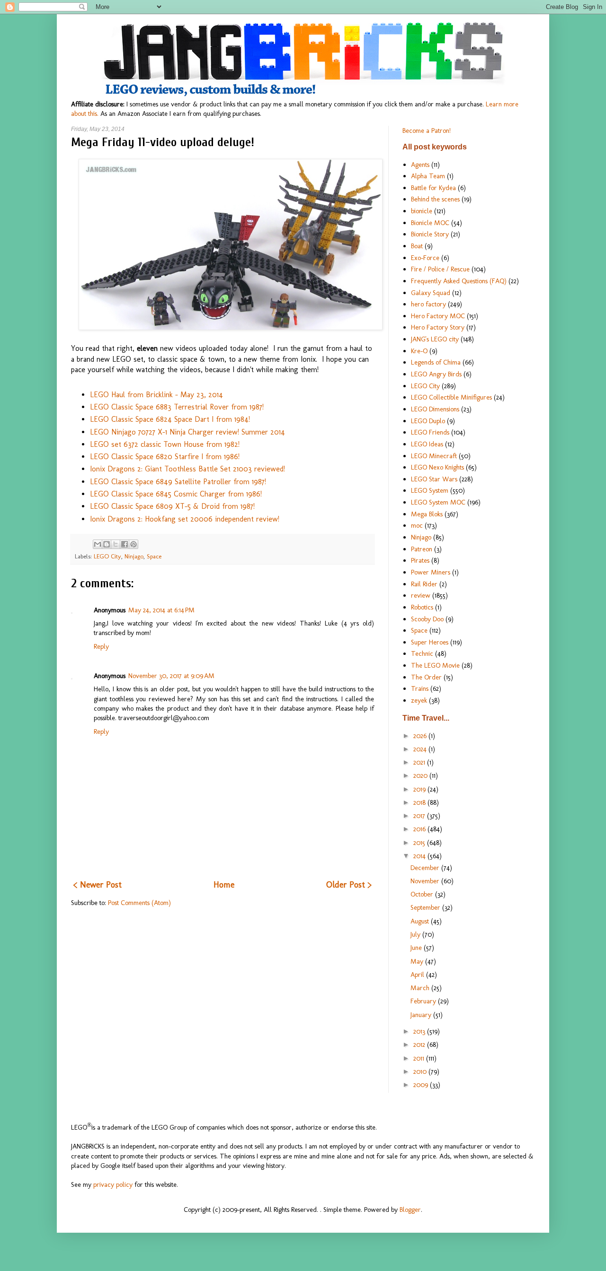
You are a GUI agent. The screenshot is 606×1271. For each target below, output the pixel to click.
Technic (422, 653)
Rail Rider (424, 584)
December (425, 867)
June (417, 947)
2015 (420, 842)
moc (417, 525)
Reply (101, 646)
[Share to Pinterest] (133, 544)
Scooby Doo (427, 619)
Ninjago (134, 556)
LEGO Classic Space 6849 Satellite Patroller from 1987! (178, 481)
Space (154, 556)
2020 (421, 775)
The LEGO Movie (435, 665)
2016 (420, 829)
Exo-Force (425, 257)
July (416, 934)
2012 (420, 1044)
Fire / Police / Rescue (440, 269)
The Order (426, 677)
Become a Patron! (426, 130)
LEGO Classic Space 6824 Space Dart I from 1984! (170, 419)
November (425, 881)
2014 (420, 856)
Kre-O (419, 351)
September (426, 907)
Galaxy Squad (430, 292)
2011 (419, 1058)
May (417, 961)
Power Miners (430, 572)
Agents (420, 164)
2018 (420, 802)
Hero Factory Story (437, 327)
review (420, 595)
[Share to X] (115, 544)
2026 (420, 735)
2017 (420, 815)
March (420, 988)
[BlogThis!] (106, 544)
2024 (420, 749)
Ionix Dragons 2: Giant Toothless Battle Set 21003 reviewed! (187, 468)
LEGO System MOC (438, 502)
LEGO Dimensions (435, 409)
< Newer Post (97, 884)
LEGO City (107, 556)
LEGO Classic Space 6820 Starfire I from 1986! (165, 456)
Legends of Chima (436, 362)
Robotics (422, 607)
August (420, 921)
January (421, 1014)
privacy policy (113, 1184)
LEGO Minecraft (434, 456)
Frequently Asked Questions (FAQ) (459, 281)
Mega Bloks (427, 514)
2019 (420, 789)
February (424, 1001)
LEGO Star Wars (434, 479)
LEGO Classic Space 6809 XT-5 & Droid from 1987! (172, 506)
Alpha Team (428, 176)
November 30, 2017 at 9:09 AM (171, 675)
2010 (420, 1071)
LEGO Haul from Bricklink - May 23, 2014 (156, 394)
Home (224, 884)
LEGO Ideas (427, 444)
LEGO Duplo (428, 421)
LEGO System (429, 490)
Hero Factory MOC (438, 316)
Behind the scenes (435, 199)
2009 (421, 1084)
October (422, 894)
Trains (419, 688)
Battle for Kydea (433, 187)
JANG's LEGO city (435, 339)
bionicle (421, 211)
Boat (417, 246)
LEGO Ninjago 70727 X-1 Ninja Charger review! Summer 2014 (187, 431)
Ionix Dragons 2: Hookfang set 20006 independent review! (184, 518)
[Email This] (97, 544)
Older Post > (349, 884)
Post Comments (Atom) (139, 902)
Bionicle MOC (430, 222)
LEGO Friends (430, 432)
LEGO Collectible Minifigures (451, 397)
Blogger (410, 1209)
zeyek (419, 700)
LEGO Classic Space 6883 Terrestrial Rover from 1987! (177, 406)
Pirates (420, 560)
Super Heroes (429, 642)
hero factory (428, 304)
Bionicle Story (430, 234)
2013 (420, 1031)
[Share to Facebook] (124, 544)
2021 (420, 762)
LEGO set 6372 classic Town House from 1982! (165, 444)
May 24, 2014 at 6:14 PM (161, 610)
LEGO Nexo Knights (437, 467)
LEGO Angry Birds (436, 374)
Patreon (421, 549)
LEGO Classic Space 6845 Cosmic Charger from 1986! (176, 493)
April (418, 974)
